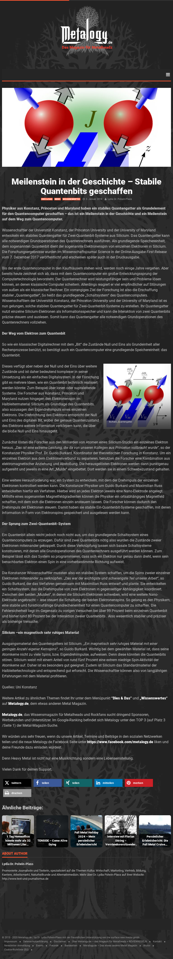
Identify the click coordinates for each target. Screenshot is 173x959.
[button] (17, 783)
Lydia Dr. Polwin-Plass (120, 199)
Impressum (10, 941)
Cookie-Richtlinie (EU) (16, 949)
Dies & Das (46, 199)
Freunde (54, 945)
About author (14, 854)
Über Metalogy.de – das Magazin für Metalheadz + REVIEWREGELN (109, 941)
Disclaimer (60, 941)
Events (39, 945)
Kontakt (157, 941)
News (57, 199)
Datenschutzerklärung (35, 941)
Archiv (146, 945)
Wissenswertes (71, 199)
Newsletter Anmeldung (17, 945)
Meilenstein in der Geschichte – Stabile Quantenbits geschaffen (86, 186)
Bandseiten (71, 945)
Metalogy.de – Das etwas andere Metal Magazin (110, 945)
